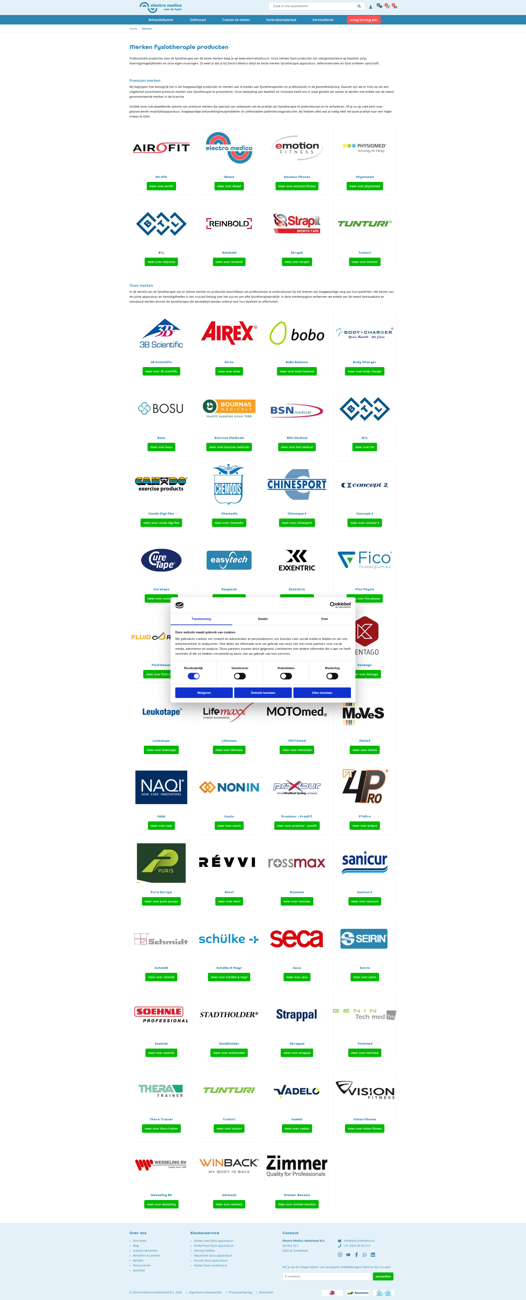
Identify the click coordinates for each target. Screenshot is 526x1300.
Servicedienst (323, 19)
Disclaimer (266, 1292)
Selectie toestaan (263, 692)
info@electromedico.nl (359, 1241)
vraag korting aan (363, 19)
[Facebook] (358, 1256)
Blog (136, 1246)
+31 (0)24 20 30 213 (357, 1246)
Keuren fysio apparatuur (211, 1260)
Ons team (139, 1241)
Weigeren (204, 692)
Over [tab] (324, 619)
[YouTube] (350, 1256)
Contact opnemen (145, 1250)
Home (133, 28)
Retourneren (141, 1265)
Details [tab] (263, 619)
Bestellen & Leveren (146, 1255)
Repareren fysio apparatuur (213, 1255)
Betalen (138, 1260)
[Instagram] (342, 1256)
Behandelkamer (161, 19)
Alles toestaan (322, 692)
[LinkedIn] (375, 1256)
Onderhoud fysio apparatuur (214, 1246)
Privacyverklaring (240, 1292)
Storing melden (204, 1250)
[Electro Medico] (160, 7)
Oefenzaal (198, 19)
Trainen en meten (236, 19)
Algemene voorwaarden (205, 1292)
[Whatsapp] (367, 1256)
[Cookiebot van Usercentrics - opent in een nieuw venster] (333, 605)
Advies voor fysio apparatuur (214, 1241)
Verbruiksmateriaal (281, 19)
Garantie (139, 1270)
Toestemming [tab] (201, 619)
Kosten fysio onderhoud (210, 1265)
